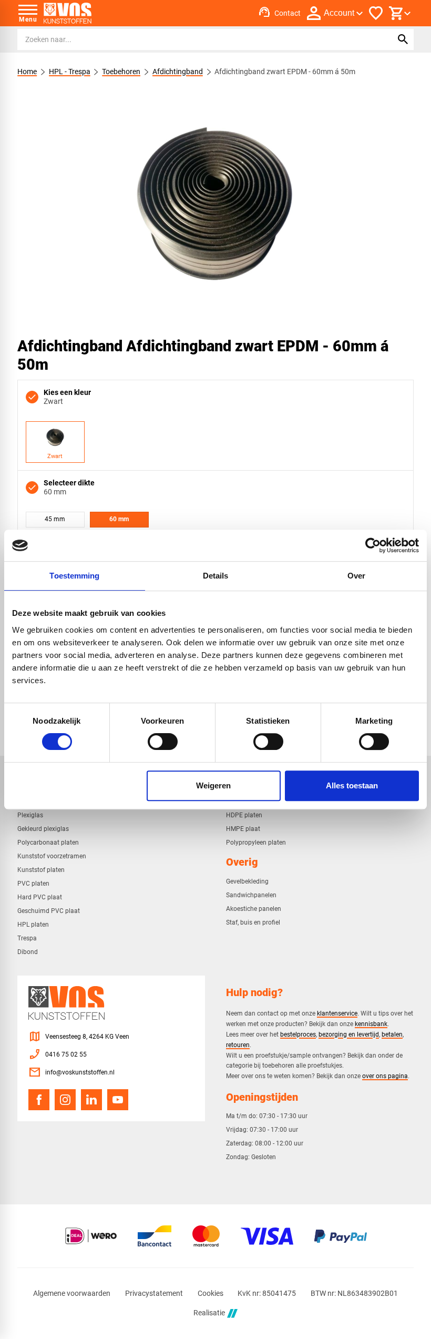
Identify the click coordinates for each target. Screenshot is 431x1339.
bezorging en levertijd (349, 1034)
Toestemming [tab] (74, 575)
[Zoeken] (403, 39)
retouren (238, 1045)
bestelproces (298, 1034)
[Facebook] (38, 1099)
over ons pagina (385, 1076)
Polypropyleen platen (256, 842)
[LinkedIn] (91, 1099)
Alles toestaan (352, 785)
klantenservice (337, 1013)
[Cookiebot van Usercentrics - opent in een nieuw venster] (373, 545)
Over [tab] (356, 575)
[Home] (67, 13)
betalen (392, 1034)
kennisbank (371, 1024)
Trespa (27, 938)
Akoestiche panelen (253, 908)
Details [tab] (216, 575)
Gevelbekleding (247, 881)
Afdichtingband (177, 71)
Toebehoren (121, 71)
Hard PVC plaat (39, 897)
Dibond (27, 952)
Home (27, 71)
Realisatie (209, 1313)
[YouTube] (117, 1099)
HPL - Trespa (69, 71)
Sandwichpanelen (251, 895)
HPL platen (33, 924)
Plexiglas (30, 815)
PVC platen (33, 883)
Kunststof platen (41, 870)
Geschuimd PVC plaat (48, 911)
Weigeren (213, 785)
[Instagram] (65, 1099)
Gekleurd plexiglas (43, 829)
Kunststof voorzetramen (51, 856)
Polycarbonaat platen (48, 842)
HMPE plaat (243, 829)
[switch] (163, 741)
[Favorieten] (376, 13)
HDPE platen (244, 815)
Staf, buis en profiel (253, 922)
